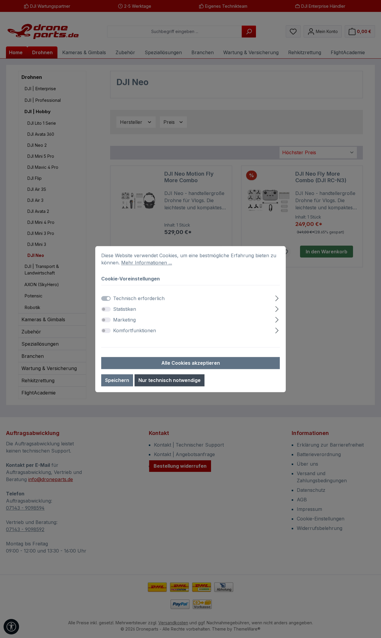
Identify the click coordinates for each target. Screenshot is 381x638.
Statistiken (124, 309)
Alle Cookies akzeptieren (190, 363)
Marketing (124, 320)
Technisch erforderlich (139, 298)
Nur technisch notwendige (169, 380)
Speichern (117, 380)
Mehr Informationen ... (146, 263)
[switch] (106, 309)
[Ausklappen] (277, 297)
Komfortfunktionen (134, 330)
